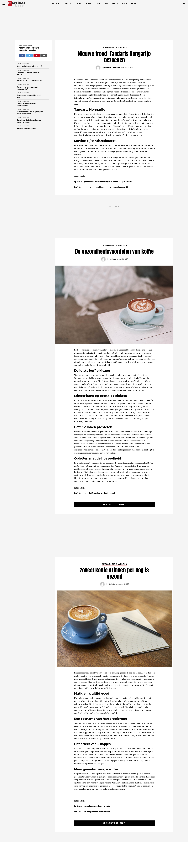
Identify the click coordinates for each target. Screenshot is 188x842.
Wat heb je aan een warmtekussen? (29, 81)
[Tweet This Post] (29, 55)
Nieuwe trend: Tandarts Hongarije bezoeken (29, 49)
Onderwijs (78, 4)
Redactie (113, 232)
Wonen (124, 4)
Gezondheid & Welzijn (25, 45)
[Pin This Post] (37, 55)
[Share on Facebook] (22, 55)
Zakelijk (133, 4)
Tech (98, 4)
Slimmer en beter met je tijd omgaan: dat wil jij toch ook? (30, 113)
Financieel (55, 4)
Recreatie (89, 4)
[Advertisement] (94, 24)
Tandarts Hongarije (89, 109)
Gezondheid (67, 4)
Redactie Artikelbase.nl (113, 68)
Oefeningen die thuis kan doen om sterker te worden (29, 121)
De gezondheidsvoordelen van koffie (30, 66)
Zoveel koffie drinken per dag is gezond (28, 73)
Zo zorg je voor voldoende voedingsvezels (26, 105)
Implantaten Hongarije (98, 94)
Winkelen (115, 4)
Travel (105, 4)
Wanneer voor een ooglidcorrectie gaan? (29, 96)
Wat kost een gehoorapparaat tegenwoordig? (27, 88)
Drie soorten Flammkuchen (26, 128)
